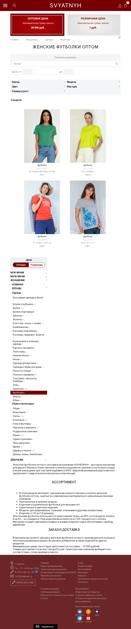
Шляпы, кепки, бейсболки (28, 454)
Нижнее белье (22, 355)
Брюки (18, 308)
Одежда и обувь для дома (28, 367)
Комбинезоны (21, 327)
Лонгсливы (20, 351)
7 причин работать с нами (88, 595)
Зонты (18, 416)
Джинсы (18, 315)
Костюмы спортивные (25, 330)
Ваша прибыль (83, 601)
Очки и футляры (22, 423)
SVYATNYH (66, 5)
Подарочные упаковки (26, 431)
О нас (80, 563)
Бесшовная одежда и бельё (28, 298)
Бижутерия (20, 412)
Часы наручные (22, 442)
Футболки (19, 392)
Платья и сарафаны (25, 374)
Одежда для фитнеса (25, 363)
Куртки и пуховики (24, 347)
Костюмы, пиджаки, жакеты (28, 336)
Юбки (17, 400)
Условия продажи (50, 588)
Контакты (83, 582)
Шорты (17, 396)
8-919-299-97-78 (24, 572)
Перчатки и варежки (26, 427)
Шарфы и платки (24, 450)
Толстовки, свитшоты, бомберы (25, 379)
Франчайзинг (82, 588)
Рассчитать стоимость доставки (57, 595)
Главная (14, 39)
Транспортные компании (53, 569)
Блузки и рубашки (24, 304)
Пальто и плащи (22, 370)
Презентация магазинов (53, 578)
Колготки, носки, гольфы (28, 323)
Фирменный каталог (51, 575)
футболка (87, 236)
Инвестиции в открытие (87, 592)
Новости (82, 575)
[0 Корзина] (125, 6)
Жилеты (18, 319)
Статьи (44, 598)
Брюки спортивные (24, 311)
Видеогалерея (85, 566)
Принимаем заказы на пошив (93, 578)
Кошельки (20, 419)
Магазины (83, 572)
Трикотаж (20, 388)
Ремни (18, 435)
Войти (120, 6)
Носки (17, 359)
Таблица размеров (50, 592)
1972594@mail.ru (23, 576)
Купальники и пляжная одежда (25, 342)
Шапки (18, 446)
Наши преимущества (51, 566)
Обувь (17, 408)
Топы (16, 385)
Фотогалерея (84, 569)
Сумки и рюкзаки (23, 439)
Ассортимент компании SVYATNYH (58, 572)
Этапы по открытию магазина (90, 598)
